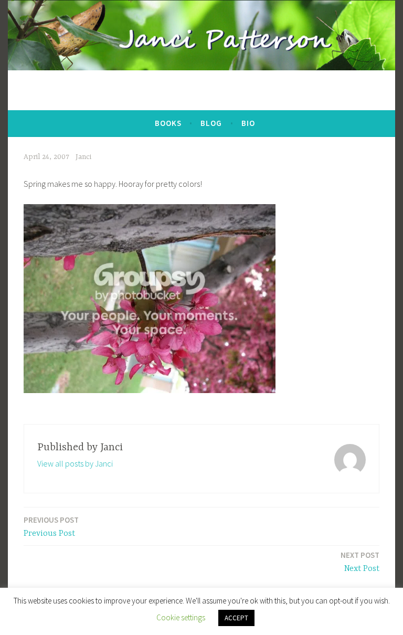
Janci (83, 157)
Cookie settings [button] (180, 617)
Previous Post (51, 526)
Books (168, 123)
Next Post (360, 562)
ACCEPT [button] (236, 617)
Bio (248, 123)
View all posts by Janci (75, 463)
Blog (211, 123)
